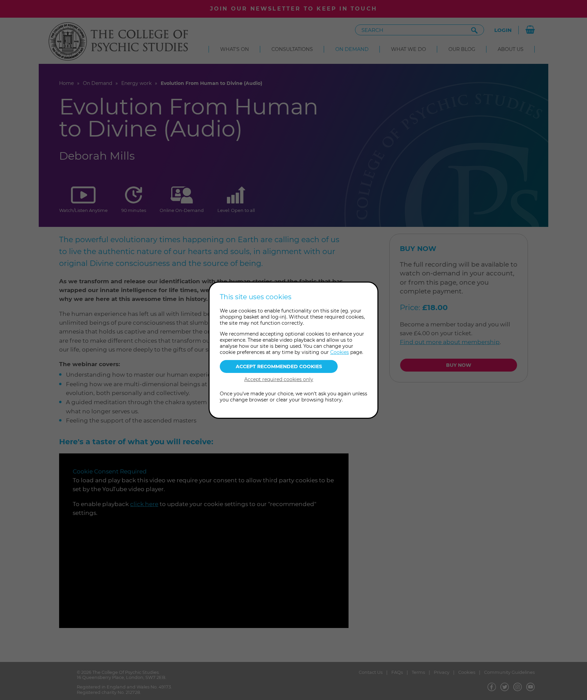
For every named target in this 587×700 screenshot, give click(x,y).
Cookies (339, 352)
